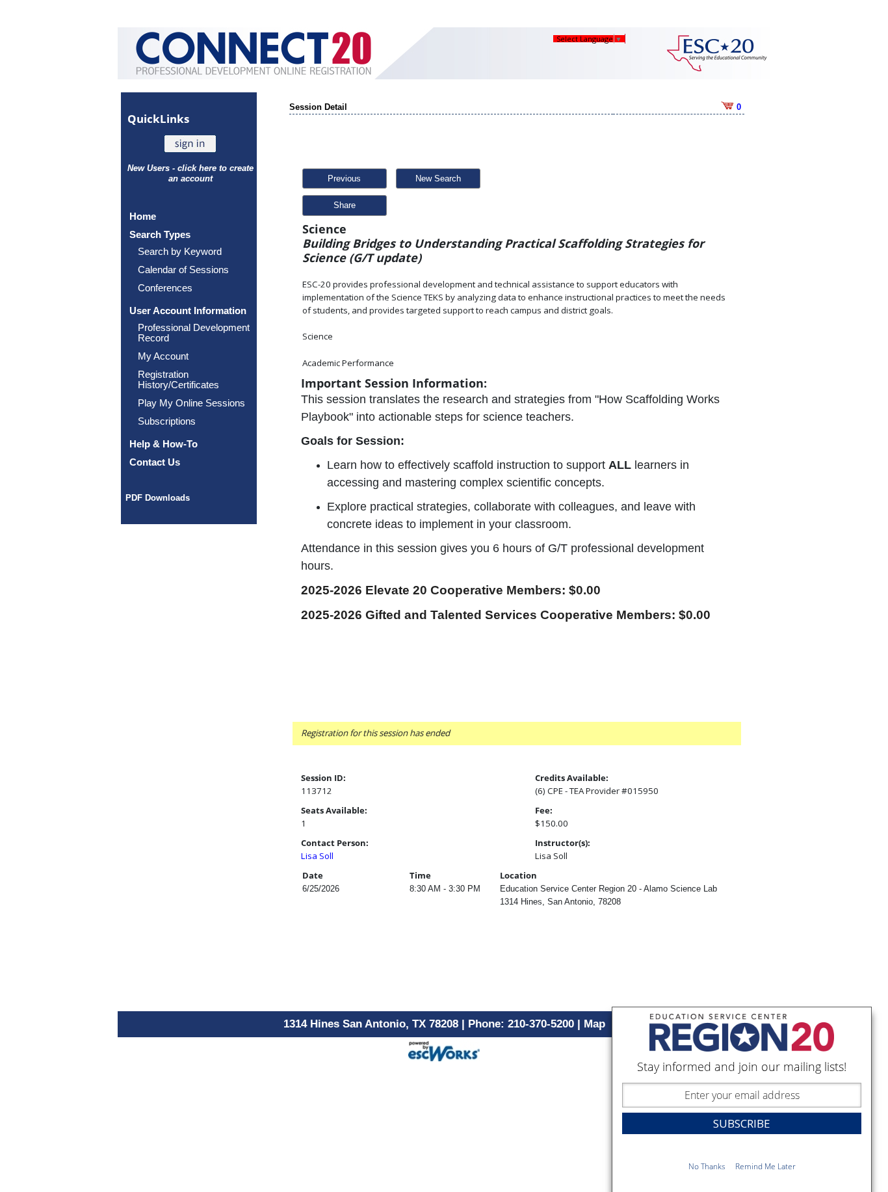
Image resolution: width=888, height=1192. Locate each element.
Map (594, 1024)
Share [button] (344, 205)
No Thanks (706, 1166)
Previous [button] (344, 178)
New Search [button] (438, 178)
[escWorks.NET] (444, 1049)
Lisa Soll (317, 856)
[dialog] (742, 1099)
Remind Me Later (765, 1166)
